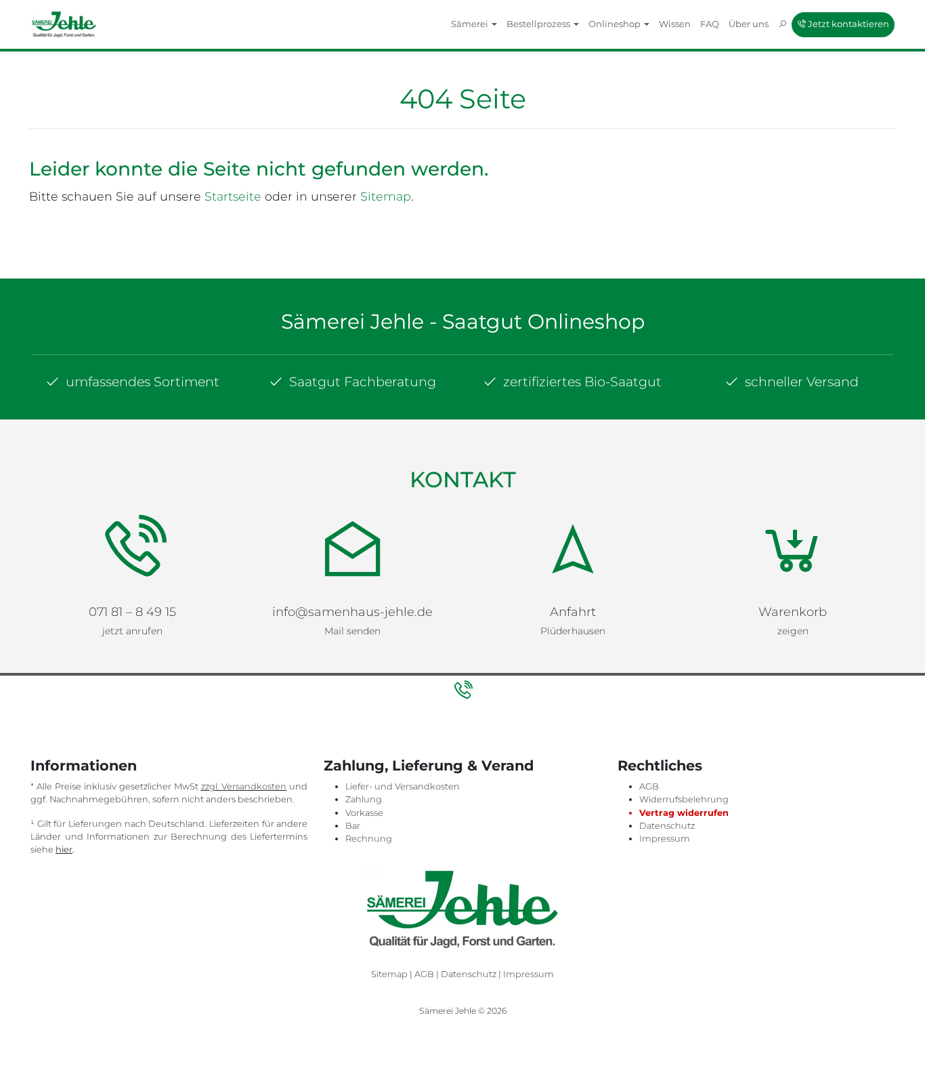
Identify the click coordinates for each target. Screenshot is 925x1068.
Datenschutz (667, 826)
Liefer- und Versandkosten (402, 786)
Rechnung (368, 839)
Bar (352, 826)
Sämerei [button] (470, 23)
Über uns (749, 23)
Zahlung (363, 799)
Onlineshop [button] (615, 23)
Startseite (233, 196)
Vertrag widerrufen (684, 813)
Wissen (675, 23)
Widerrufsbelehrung (684, 799)
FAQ (709, 23)
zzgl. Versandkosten (244, 786)
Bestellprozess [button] (539, 23)
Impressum (664, 839)
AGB (649, 786)
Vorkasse (364, 813)
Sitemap (385, 196)
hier (64, 849)
